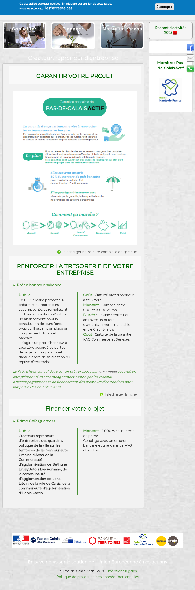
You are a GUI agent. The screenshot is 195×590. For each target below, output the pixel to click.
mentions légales (122, 571)
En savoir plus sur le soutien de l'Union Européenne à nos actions (97, 562)
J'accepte (164, 7)
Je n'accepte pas (58, 8)
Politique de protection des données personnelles (97, 577)
